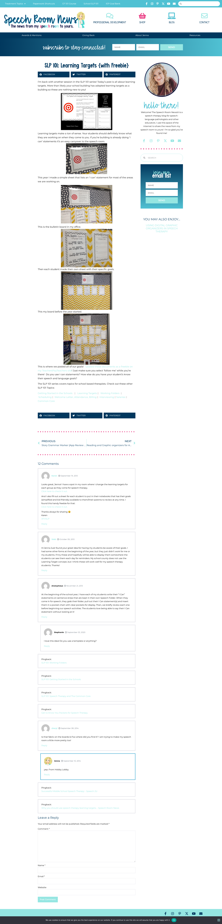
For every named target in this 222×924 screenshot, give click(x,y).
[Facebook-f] (146, 3)
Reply (44, 524)
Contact (204, 22)
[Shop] (142, 16)
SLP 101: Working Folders (54, 663)
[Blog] (172, 16)
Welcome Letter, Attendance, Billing (75, 397)
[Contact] (204, 16)
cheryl (54, 728)
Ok (174, 920)
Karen (54, 476)
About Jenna (142, 35)
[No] (219, 920)
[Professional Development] (110, 16)
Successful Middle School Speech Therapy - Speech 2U (69, 791)
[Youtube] (168, 3)
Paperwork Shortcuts (44, 3)
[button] (54, 74)
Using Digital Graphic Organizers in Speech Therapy (162, 228)
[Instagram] (152, 3)
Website (42, 887)
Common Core (46, 401)
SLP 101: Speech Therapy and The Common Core (66, 696)
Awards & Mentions (31, 35)
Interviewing (106, 397)
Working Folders (109, 393)
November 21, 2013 (74, 586)
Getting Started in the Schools (55, 393)
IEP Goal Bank (113, 3)
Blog (172, 22)
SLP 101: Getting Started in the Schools (61, 679)
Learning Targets (87, 393)
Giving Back (88, 35)
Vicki (54, 539)
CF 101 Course (69, 3)
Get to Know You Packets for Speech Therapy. (64, 713)
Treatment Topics (14, 3)
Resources (194, 35)
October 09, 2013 (67, 539)
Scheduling (45, 397)
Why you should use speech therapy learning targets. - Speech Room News (80, 808)
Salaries (120, 397)
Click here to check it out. (54, 491)
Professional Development (109, 22)
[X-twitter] (163, 3)
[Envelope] (174, 3)
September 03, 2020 (76, 632)
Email (41, 876)
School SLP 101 (91, 3)
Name (41, 865)
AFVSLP (45, 519)
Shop (142, 22)
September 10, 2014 (72, 761)
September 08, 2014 (69, 728)
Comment (44, 829)
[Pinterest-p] (157, 3)
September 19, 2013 (69, 476)
